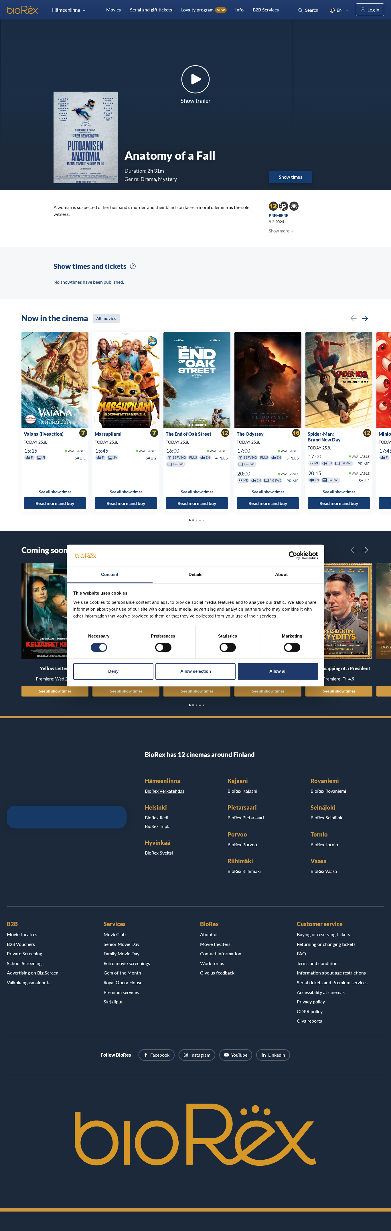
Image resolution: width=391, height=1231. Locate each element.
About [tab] (281, 574)
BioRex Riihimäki (244, 871)
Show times (290, 176)
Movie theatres (22, 934)
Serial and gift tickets (151, 9)
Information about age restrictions (331, 972)
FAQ (301, 953)
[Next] (365, 318)
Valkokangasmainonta (29, 982)
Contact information (220, 953)
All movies (106, 318)
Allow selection (195, 671)
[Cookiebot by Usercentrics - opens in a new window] (293, 555)
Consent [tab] (109, 574)
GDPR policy (310, 1011)
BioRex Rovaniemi (328, 791)
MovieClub (115, 934)
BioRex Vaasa (324, 871)
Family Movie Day (121, 953)
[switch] (163, 647)
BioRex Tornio (324, 844)
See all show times (55, 691)
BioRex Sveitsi (159, 852)
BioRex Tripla (158, 826)
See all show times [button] (55, 491)
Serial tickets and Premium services (332, 982)
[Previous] (353, 318)
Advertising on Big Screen (32, 972)
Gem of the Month (122, 972)
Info (239, 9)
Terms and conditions (318, 963)
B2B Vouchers (21, 944)
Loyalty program (203, 9)
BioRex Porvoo (242, 844)
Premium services (121, 992)
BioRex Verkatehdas (164, 791)
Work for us (212, 963)
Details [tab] (196, 574)
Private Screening (24, 953)
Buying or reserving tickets (323, 934)
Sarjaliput (113, 1001)
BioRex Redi (156, 817)
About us (209, 934)
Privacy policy (311, 1001)
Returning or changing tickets (326, 944)
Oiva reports (309, 1020)
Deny (113, 671)
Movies (113, 9)
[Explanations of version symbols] (133, 266)
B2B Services (266, 9)
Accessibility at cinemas (321, 992)
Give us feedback (217, 972)
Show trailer (196, 100)
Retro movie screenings (127, 963)
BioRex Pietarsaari (246, 817)
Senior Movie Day (121, 944)
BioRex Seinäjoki (327, 817)
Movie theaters (215, 944)
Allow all (278, 671)
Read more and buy (54, 503)
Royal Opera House (123, 982)
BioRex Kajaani (242, 791)
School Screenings (25, 963)
